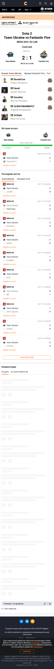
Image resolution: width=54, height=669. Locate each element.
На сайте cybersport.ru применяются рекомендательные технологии (27, 633)
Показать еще (27, 357)
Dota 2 (4, 10)
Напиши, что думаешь (14, 604)
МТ (20, 10)
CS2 (12, 10)
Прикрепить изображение (45, 604)
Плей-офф (27, 47)
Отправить (50, 604)
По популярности (19, 372)
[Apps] (40, 3)
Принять (27, 651)
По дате (5, 372)
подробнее (36, 643)
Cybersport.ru (21, 665)
